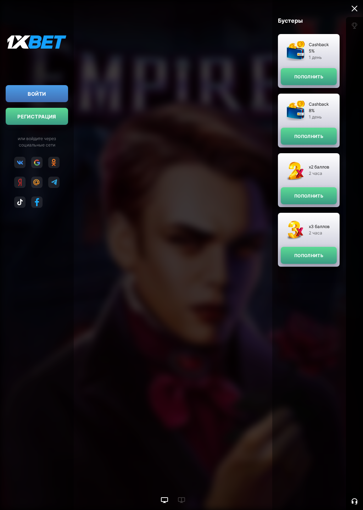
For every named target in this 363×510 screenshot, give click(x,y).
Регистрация (36, 116)
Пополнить (308, 76)
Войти (37, 94)
